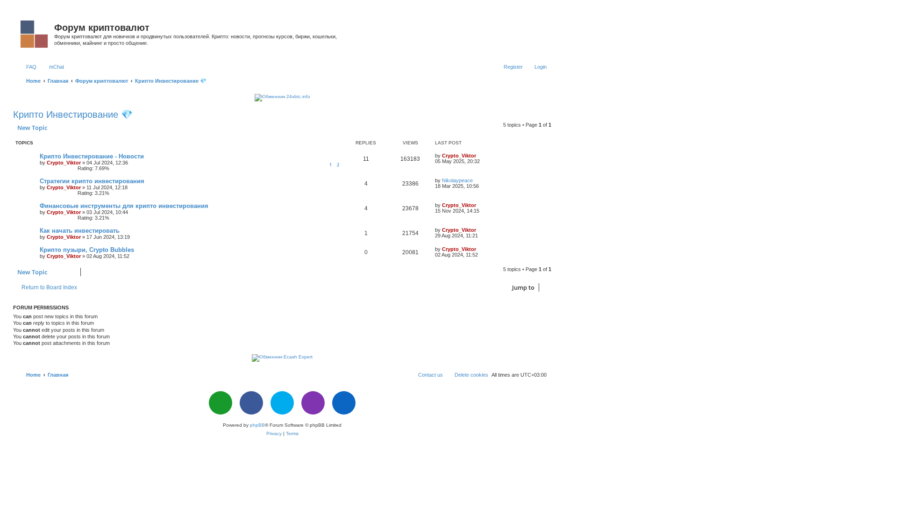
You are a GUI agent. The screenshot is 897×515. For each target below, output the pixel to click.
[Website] (220, 403)
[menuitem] (27, 66)
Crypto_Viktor (64, 162)
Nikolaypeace (457, 180)
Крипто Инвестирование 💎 (73, 114)
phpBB (257, 425)
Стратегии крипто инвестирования (92, 181)
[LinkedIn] (344, 403)
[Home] (34, 32)
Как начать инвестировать (80, 230)
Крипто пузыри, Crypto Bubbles (87, 249)
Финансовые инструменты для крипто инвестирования (124, 205)
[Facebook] (251, 403)
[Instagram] (313, 403)
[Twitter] (282, 403)
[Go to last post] (480, 155)
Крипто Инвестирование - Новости (92, 156)
